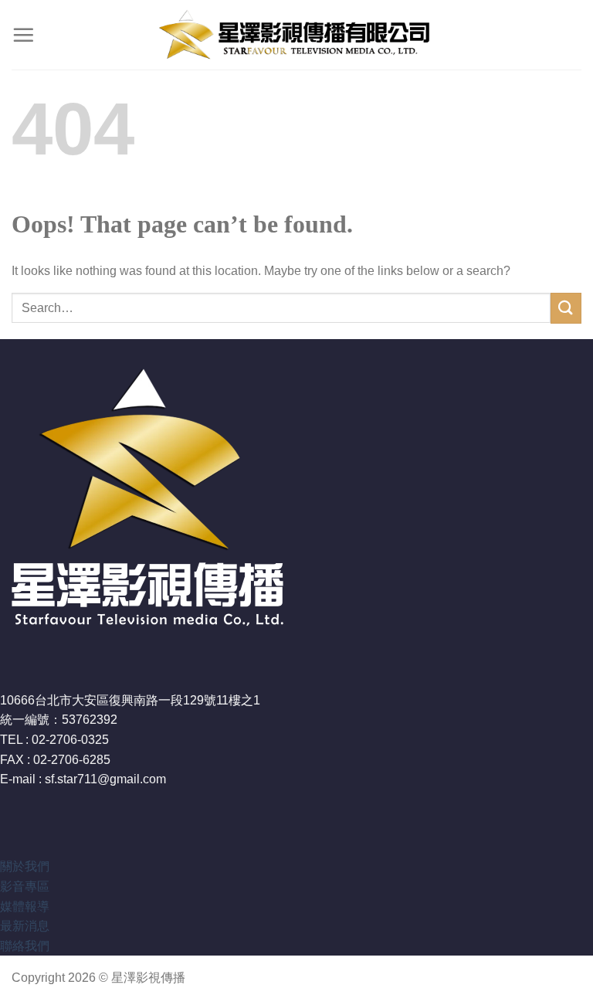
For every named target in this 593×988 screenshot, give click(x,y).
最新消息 (24, 925)
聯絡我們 (24, 945)
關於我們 (24, 866)
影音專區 (24, 886)
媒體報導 (24, 906)
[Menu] (23, 34)
